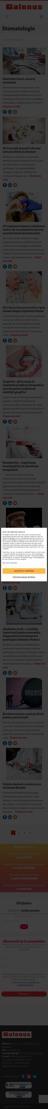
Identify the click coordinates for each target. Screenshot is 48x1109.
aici (15, 563)
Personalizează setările (24, 577)
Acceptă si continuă (24, 571)
